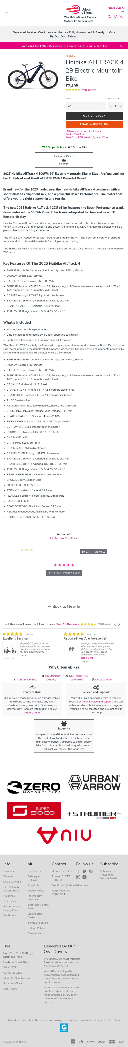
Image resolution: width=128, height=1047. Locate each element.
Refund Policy (36, 928)
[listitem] (27, 648)
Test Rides (9, 901)
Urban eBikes (19, 1041)
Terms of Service (38, 922)
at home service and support (96, 701)
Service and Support (96, 692)
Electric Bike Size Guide (64, 538)
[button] (93, 551)
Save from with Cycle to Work (87, 137)
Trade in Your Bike (26, 679)
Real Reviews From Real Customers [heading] (28, 624)
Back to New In (65, 606)
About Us (33, 885)
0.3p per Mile (54, 147)
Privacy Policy (36, 890)
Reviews (8, 871)
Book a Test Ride (75, 134)
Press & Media (36, 933)
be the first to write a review (64, 573)
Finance (8, 876)
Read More (87, 657)
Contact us (34, 871)
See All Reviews (67, 624)
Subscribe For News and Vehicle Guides (109, 874)
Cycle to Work (103, 679)
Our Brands (10, 915)
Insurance (9, 895)
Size (68, 98)
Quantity (113, 98)
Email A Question (94, 124)
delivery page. (32, 712)
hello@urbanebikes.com (74, 885)
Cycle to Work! (12, 881)
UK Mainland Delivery (83, 131)
